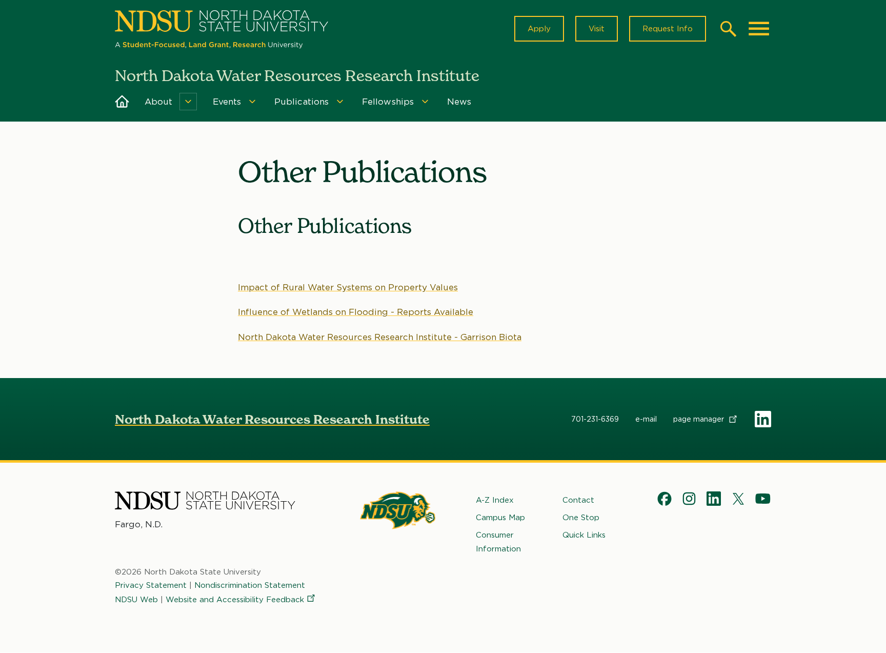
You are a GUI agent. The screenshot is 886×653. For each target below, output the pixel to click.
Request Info (667, 28)
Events (227, 101)
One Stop (580, 517)
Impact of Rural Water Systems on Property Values (348, 287)
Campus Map (500, 517)
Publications (301, 101)
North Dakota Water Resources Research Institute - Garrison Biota (379, 337)
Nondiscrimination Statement (249, 585)
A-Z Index (495, 500)
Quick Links (584, 535)
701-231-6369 (595, 419)
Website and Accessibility (235, 599)
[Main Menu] (759, 28)
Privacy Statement (151, 585)
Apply (539, 28)
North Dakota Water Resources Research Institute (272, 419)
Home (122, 101)
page (699, 419)
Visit (597, 28)
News (459, 101)
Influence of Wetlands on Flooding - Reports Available (355, 312)
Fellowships (388, 101)
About (159, 101)
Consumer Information (498, 541)
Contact (578, 500)
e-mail (646, 419)
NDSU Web (136, 599)
